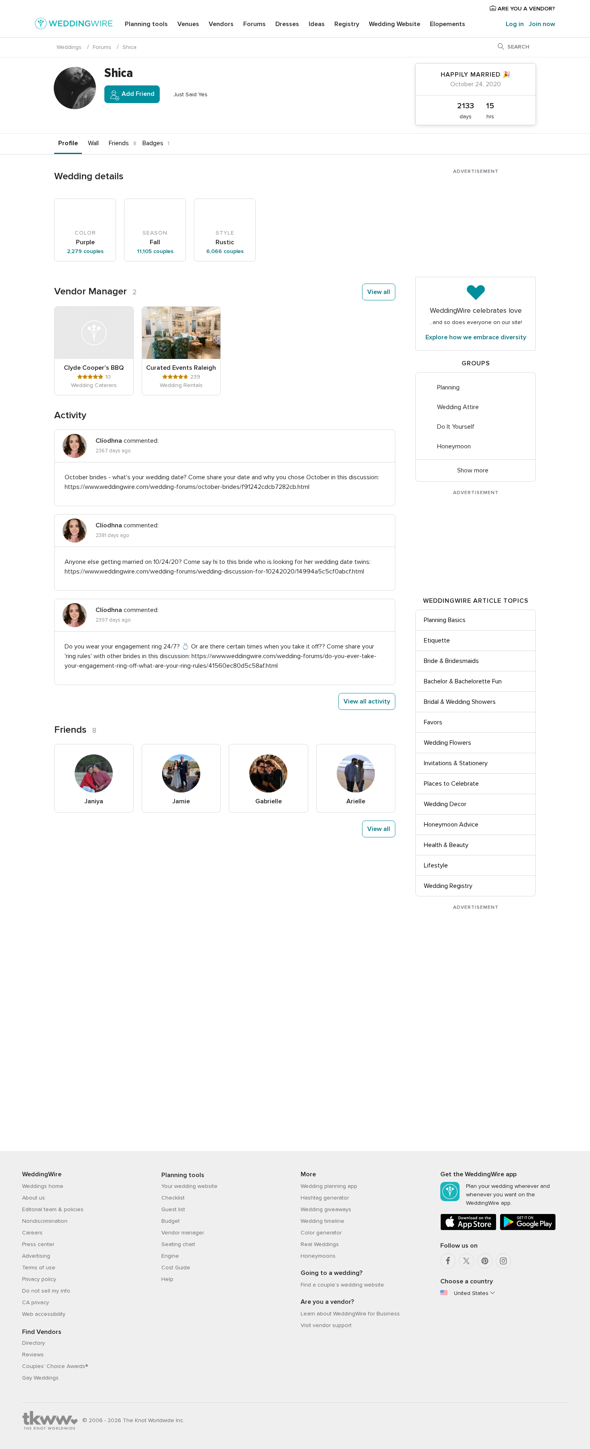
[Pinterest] (484, 1261)
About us (33, 1197)
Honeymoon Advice (451, 825)
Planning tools (146, 24)
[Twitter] (466, 1261)
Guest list (173, 1209)
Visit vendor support (326, 1325)
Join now (542, 24)
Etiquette (437, 640)
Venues (188, 24)
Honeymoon (454, 446)
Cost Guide (175, 1267)
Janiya (93, 801)
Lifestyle (436, 865)
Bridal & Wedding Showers (460, 702)
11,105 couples (155, 251)
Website (394, 24)
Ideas (317, 24)
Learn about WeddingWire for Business (350, 1313)
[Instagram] (503, 1261)
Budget (170, 1221)
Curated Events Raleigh (181, 368)
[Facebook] (448, 1261)
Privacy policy (39, 1279)
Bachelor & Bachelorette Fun (463, 681)
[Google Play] (528, 1228)
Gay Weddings (40, 1377)
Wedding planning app (329, 1186)
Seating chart (178, 1244)
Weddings (69, 47)
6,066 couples (225, 251)
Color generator (321, 1232)
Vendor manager (182, 1232)
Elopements (447, 24)
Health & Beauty (446, 845)
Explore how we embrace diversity (475, 337)
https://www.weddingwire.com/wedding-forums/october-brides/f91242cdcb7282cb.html (187, 487)
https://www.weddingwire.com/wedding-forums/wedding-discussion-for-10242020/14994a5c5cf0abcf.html (214, 571)
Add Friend (137, 94)
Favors (433, 722)
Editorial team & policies (52, 1209)
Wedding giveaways (326, 1209)
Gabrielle (268, 801)
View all (378, 292)
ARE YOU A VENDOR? (525, 8)
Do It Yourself (455, 427)
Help (167, 1279)
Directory (33, 1343)
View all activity (367, 701)
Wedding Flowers (447, 743)
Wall (93, 143)
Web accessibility (43, 1314)
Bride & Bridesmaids (451, 661)
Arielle (355, 801)
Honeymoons (318, 1255)
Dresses (287, 24)
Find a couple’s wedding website (342, 1284)
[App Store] (468, 1228)
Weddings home (42, 1186)
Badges (152, 143)
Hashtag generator (325, 1197)
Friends (119, 143)
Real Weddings (320, 1244)
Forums (254, 24)
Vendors (221, 24)
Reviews (33, 1354)
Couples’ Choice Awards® (55, 1366)
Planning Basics (445, 620)
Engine (170, 1255)
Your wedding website (189, 1186)
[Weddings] (74, 25)
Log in (515, 24)
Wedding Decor (445, 804)
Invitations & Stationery (456, 763)
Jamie (181, 801)
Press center (38, 1244)
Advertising (36, 1255)
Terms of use (38, 1267)
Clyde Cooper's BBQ (94, 368)
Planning (448, 387)
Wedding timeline (322, 1221)
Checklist (173, 1197)
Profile (68, 143)
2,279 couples (85, 251)
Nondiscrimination (44, 1221)
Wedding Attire (458, 407)
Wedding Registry (448, 886)
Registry (346, 24)
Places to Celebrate (451, 784)
